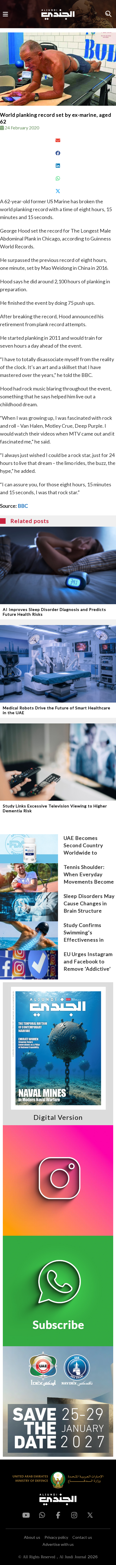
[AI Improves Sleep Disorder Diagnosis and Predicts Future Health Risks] (58, 565)
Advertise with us (58, 1544)
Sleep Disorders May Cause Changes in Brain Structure (89, 903)
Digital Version (58, 1117)
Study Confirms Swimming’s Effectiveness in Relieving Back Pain (88, 933)
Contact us (82, 1537)
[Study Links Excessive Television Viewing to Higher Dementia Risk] (58, 762)
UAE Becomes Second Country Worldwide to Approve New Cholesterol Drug (85, 846)
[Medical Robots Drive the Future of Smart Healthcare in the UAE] (58, 664)
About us (32, 1537)
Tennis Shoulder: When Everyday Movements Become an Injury (89, 875)
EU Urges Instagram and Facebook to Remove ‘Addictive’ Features (88, 962)
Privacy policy (56, 1537)
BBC (23, 506)
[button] (58, 140)
